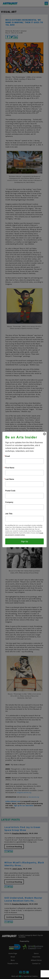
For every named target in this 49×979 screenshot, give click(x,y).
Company (9, 502)
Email (7, 456)
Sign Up (24, 541)
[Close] (44, 433)
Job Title (8, 514)
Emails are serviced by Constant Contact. (24, 534)
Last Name (9, 479)
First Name (9, 468)
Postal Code (10, 491)
